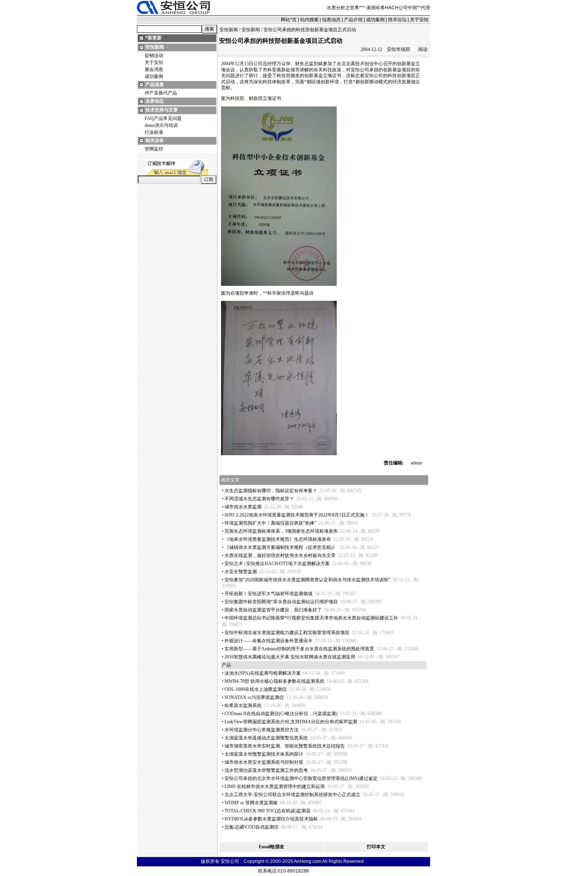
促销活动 (154, 55)
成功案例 (375, 19)
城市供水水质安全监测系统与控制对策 (263, 762)
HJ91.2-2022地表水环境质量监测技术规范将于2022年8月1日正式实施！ (296, 515)
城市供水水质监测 (243, 507)
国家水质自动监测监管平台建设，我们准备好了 (273, 610)
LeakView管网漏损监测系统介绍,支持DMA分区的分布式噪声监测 (290, 721)
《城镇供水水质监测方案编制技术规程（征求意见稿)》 (280, 547)
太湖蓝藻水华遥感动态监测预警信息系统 (266, 738)
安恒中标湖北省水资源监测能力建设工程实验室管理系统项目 (286, 632)
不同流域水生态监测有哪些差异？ (259, 498)
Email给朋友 (271, 846)
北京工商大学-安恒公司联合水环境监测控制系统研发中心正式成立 (292, 794)
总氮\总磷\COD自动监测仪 (251, 827)
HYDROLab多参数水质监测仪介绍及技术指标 (271, 819)
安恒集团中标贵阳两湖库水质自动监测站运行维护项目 (281, 601)
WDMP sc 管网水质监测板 (251, 802)
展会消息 (154, 69)
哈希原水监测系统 (243, 705)
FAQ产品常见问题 (163, 118)
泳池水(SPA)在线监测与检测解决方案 (262, 673)
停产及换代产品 (161, 93)
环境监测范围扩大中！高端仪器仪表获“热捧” (270, 523)
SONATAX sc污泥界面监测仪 (254, 697)
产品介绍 (353, 19)
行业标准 (154, 132)
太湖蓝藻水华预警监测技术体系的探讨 (263, 754)
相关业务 (154, 140)
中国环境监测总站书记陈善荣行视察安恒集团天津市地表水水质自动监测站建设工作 (311, 618)
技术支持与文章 (161, 110)
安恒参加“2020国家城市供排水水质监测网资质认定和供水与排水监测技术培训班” (307, 579)
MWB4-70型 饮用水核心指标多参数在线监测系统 (274, 681)
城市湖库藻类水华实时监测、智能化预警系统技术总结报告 (284, 746)
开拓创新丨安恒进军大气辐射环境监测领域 (268, 593)
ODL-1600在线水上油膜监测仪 (255, 689)
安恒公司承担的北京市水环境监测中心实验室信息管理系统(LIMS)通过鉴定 (301, 778)
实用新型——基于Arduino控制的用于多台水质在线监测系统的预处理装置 (299, 649)
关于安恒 (419, 19)
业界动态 (154, 101)
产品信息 (154, 84)
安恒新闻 (154, 47)
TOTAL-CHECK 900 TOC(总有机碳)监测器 (267, 811)
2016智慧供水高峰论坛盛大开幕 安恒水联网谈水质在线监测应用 (289, 657)
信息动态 (331, 19)
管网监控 (154, 149)
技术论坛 (397, 19)
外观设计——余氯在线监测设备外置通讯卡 (268, 640)
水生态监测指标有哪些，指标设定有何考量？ (270, 490)
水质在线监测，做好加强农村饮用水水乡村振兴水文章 (280, 555)
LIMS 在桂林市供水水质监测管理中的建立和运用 (274, 786)
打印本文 (376, 846)
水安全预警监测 (240, 571)
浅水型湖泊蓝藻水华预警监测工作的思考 (266, 770)
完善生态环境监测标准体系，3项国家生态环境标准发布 (281, 531)
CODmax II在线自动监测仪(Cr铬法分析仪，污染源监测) (281, 713)
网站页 (289, 19)
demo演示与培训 (161, 125)
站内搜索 (309, 19)
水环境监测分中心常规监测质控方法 (261, 730)
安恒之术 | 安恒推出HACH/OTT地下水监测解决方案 (277, 563)
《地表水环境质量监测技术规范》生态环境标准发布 (277, 539)
